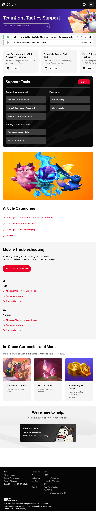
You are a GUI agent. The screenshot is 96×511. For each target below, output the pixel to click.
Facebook (36, 475)
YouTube (35, 481)
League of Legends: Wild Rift (55, 493)
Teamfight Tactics (51, 487)
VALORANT (48, 490)
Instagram (36, 478)
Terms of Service (10, 481)
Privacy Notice (9, 475)
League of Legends (51, 478)
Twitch (34, 487)
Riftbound (48, 484)
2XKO (46, 475)
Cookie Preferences (12, 478)
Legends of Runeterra (52, 481)
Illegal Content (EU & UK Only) (16, 484)
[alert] (48, 37)
